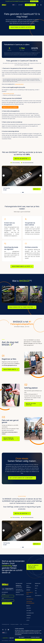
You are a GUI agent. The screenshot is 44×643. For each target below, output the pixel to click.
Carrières (28, 615)
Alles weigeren (21, 637)
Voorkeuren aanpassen (35, 637)
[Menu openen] (41, 5)
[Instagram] (6, 630)
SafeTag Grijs (6, 188)
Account (20, 4)
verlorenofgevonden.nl (19, 84)
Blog (36, 588)
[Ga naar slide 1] (20, 192)
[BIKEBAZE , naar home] (4, 5)
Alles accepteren (28, 639)
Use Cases (28, 610)
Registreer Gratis (30, 4)
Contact (28, 617)
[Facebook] (3, 630)
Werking (28, 590)
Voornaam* (4, 594)
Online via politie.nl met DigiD (8, 93)
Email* (3, 598)
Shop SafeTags (29, 599)
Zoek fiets (28, 596)
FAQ (36, 590)
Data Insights (38, 595)
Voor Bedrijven (30, 613)
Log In (27, 620)
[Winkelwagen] (37, 5)
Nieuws (36, 585)
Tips (36, 593)
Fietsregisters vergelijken (14, 624)
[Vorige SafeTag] (4, 176)
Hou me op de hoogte (7, 603)
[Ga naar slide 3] (23, 192)
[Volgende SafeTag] (40, 176)
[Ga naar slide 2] (21, 192)
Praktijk (21, 624)
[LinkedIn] (8, 630)
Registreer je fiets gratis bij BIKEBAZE (10, 107)
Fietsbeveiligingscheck (5, 624)
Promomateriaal (26, 624)
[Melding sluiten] (42, 1)
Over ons (28, 608)
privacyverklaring (18, 634)
